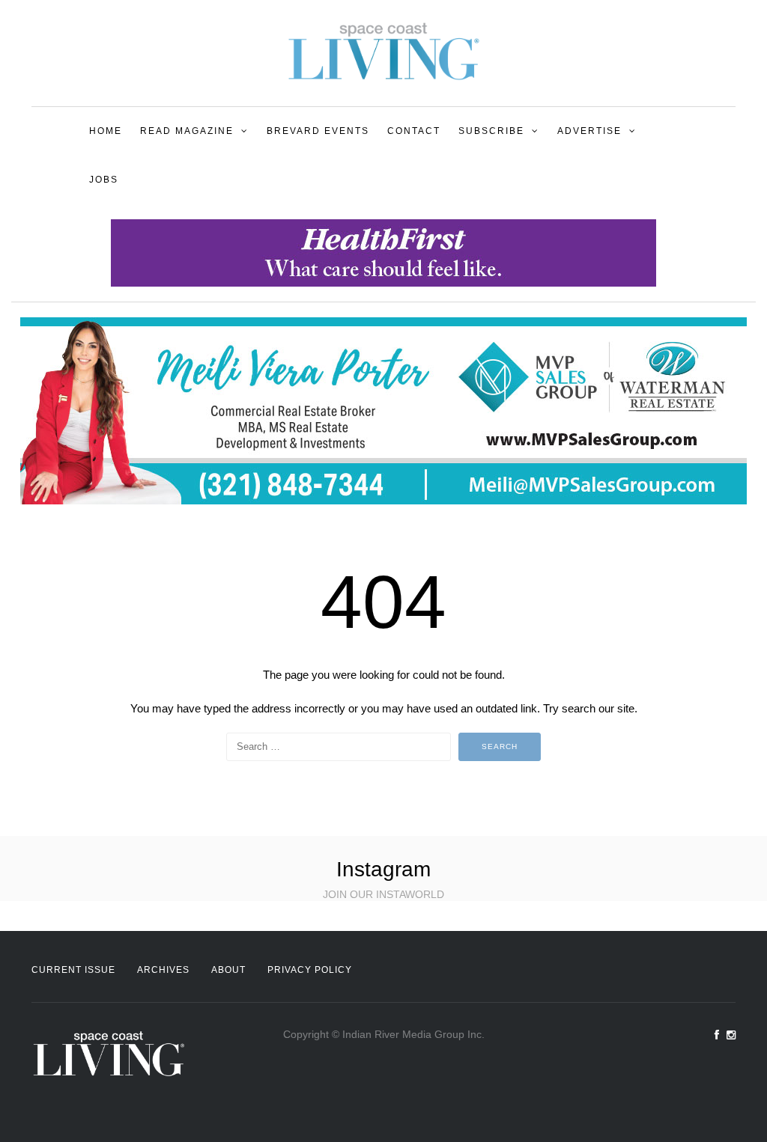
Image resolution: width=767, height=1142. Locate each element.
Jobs (103, 179)
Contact (413, 131)
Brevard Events (318, 131)
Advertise (589, 131)
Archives (163, 970)
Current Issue (73, 970)
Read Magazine (187, 131)
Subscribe (491, 131)
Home (105, 131)
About (228, 970)
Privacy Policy (309, 970)
